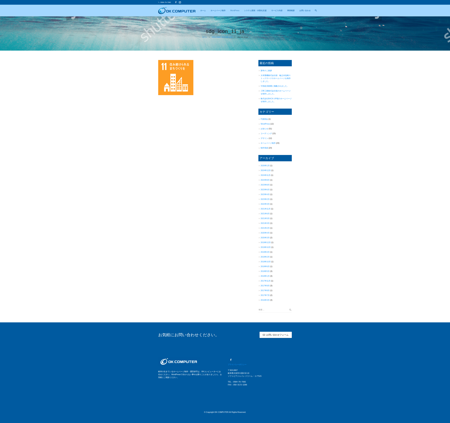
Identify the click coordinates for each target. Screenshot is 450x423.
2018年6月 (265, 266)
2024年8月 (265, 180)
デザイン (264, 138)
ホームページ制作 (268, 143)
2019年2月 (265, 257)
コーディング (266, 133)
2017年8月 (265, 290)
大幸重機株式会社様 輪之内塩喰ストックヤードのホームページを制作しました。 (276, 78)
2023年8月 (265, 185)
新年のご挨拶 (266, 71)
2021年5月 (265, 218)
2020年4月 (265, 233)
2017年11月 (265, 281)
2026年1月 (265, 166)
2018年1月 (265, 276)
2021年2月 (265, 228)
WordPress (265, 124)
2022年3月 (265, 204)
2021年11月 (265, 209)
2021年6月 (265, 214)
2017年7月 (265, 295)
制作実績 (264, 148)
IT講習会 (264, 119)
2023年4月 (265, 194)
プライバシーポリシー (237, 364)
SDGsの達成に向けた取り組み (222, 37)
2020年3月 (265, 238)
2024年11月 (265, 175)
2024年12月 (266, 170)
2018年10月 (266, 262)
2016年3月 (265, 300)
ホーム (204, 37)
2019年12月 (266, 242)
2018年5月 (265, 271)
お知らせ (264, 129)
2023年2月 (265, 199)
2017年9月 (265, 286)
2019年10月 (266, 247)
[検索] (316, 10)
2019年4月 (265, 252)
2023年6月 (265, 190)
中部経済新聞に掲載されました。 (275, 86)
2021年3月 (265, 223)
